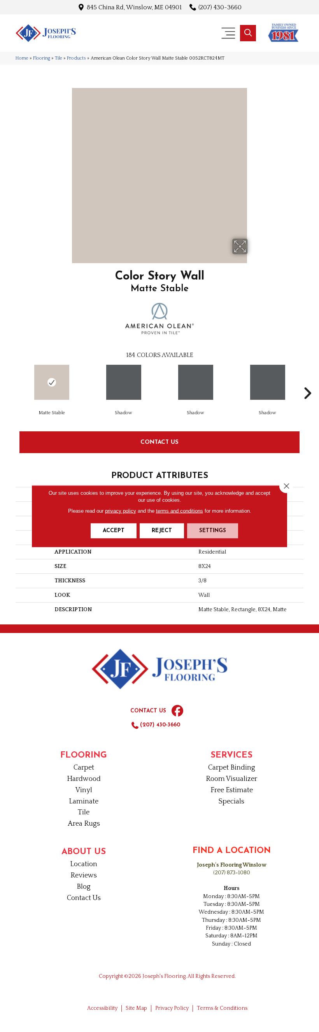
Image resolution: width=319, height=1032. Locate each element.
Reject (162, 530)
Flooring (41, 58)
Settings (212, 530)
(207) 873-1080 (231, 873)
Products (76, 58)
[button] (248, 33)
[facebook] (177, 711)
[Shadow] (124, 382)
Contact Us (159, 441)
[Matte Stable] (52, 382)
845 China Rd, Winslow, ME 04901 (134, 7)
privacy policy (120, 510)
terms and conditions (179, 510)
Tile (58, 58)
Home (22, 58)
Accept (113, 530)
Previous (12, 381)
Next (307, 381)
